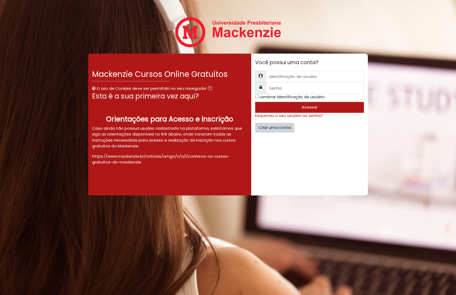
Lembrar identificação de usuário (292, 97)
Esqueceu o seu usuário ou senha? (289, 115)
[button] (211, 89)
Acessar (309, 107)
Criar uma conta (275, 127)
